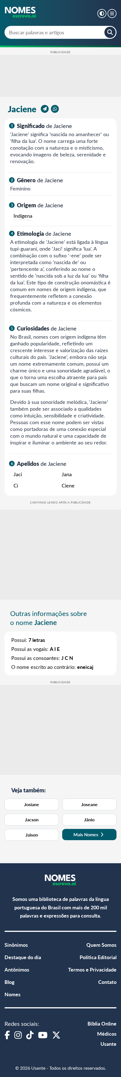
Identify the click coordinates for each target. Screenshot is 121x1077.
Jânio (89, 819)
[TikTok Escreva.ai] (29, 1035)
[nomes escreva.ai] (21, 13)
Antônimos (17, 969)
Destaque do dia (23, 957)
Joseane (89, 804)
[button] (101, 13)
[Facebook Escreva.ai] (7, 1035)
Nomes (13, 994)
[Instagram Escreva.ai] (18, 1035)
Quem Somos (101, 944)
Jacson (32, 819)
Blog (10, 981)
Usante (108, 1043)
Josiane (31, 804)
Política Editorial (98, 957)
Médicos (106, 1033)
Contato (107, 981)
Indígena (23, 215)
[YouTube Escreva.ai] (43, 1035)
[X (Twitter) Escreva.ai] (56, 1035)
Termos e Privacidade (92, 969)
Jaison (32, 834)
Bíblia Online (102, 1023)
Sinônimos (16, 944)
